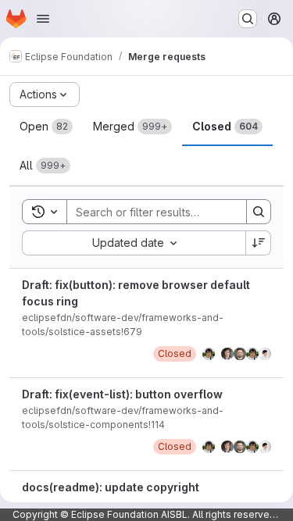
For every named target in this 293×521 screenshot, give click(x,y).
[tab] (46, 126)
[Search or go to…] (247, 18)
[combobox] (133, 242)
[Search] (258, 211)
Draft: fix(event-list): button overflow (122, 394)
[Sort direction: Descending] (258, 242)
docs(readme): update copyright (110, 487)
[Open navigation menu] (42, 18)
